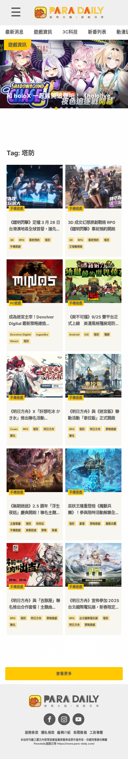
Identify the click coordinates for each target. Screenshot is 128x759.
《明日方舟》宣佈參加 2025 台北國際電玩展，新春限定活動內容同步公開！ (93, 604)
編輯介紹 (64, 732)
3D (12, 240)
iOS (86, 334)
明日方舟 (49, 429)
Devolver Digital (20, 334)
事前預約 (34, 240)
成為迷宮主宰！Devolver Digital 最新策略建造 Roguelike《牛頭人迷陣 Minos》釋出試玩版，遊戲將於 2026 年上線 (34, 320)
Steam (14, 341)
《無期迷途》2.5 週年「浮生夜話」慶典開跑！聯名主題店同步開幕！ (34, 510)
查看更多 (64, 673)
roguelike (42, 334)
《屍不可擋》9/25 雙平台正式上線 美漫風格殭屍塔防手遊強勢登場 (93, 320)
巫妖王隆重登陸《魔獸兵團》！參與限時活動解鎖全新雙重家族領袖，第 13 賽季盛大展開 (93, 510)
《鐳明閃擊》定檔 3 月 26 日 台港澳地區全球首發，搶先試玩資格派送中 (34, 226)
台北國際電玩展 (88, 618)
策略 (44, 530)
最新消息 (14, 31)
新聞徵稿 (80, 732)
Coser (14, 429)
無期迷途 (31, 530)
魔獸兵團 (111, 523)
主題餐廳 (15, 523)
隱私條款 (48, 732)
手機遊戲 (15, 246)
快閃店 (40, 523)
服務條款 (32, 732)
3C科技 (70, 31)
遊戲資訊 (43, 31)
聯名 (12, 435)
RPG (21, 240)
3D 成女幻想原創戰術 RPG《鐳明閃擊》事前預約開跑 (91, 225)
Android (74, 334)
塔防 (47, 240)
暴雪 (82, 523)
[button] (51, 108)
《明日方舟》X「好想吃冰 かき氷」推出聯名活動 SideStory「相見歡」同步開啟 (34, 415)
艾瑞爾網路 (75, 246)
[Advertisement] (64, 128)
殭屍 (107, 334)
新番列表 (97, 31)
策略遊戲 (111, 429)
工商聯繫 (96, 732)
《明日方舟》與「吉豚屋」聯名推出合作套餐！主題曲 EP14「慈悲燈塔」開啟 (34, 604)
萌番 (54, 530)
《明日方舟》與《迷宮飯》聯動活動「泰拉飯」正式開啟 (93, 415)
